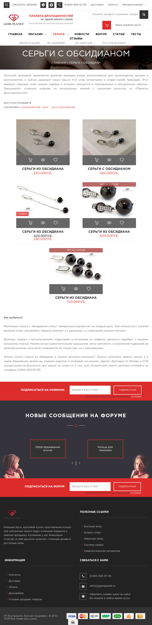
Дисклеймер (16, 593)
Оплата (113, 5)
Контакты (14, 575)
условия (136, 397)
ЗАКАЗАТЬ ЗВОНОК (24, 5)
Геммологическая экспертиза (102, 551)
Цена (45, 107)
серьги (59, 34)
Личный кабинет (133, 5)
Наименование (30, 107)
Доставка (97, 5)
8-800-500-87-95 (75, 5)
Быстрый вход (93, 526)
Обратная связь (93, 539)
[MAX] (51, 5)
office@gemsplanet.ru (102, 586)
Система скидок (94, 545)
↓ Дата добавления (62, 107)
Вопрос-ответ (92, 533)
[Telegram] (43, 5)
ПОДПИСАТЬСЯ (127, 390)
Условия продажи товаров (25, 599)
